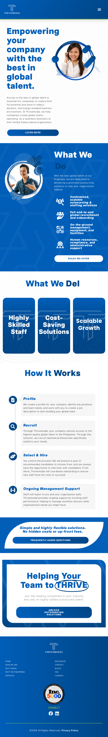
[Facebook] (51, 704)
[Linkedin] (57, 704)
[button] (99, 9)
